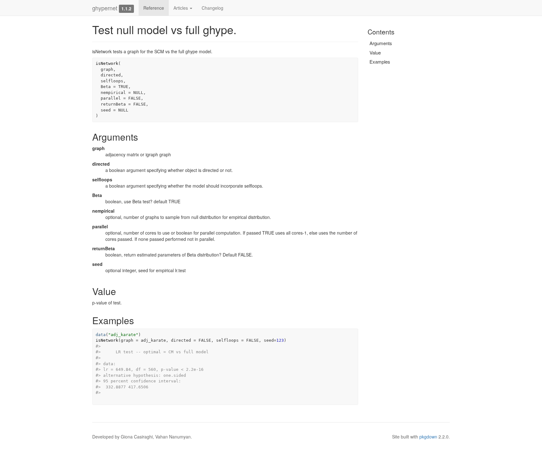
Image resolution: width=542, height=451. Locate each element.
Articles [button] (181, 8)
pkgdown (428, 436)
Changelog (212, 8)
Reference (153, 8)
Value (375, 52)
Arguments (380, 43)
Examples (379, 61)
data (101, 334)
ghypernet (104, 8)
